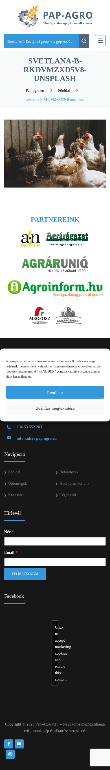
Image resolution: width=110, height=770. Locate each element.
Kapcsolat (16, 495)
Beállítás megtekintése (55, 408)
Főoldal (64, 90)
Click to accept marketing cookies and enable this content (56, 653)
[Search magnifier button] (84, 41)
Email (11, 552)
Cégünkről (68, 495)
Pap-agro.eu (35, 90)
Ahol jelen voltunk (74, 483)
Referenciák (69, 472)
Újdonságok (17, 483)
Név (9, 531)
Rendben (55, 392)
